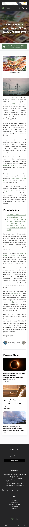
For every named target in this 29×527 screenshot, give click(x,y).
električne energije (9, 165)
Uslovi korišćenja (14, 504)
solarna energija (8, 302)
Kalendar (14, 509)
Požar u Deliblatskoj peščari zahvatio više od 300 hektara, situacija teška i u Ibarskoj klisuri (13, 428)
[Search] (23, 8)
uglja (18, 167)
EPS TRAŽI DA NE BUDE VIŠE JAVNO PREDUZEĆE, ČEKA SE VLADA (16, 228)
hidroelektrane (15, 293)
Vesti (18, 18)
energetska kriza (8, 191)
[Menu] (26, 8)
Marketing (14, 502)
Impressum (14, 506)
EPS (13, 104)
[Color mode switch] (19, 8)
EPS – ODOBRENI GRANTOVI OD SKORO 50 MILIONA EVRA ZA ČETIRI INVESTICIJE (16, 221)
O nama (14, 500)
